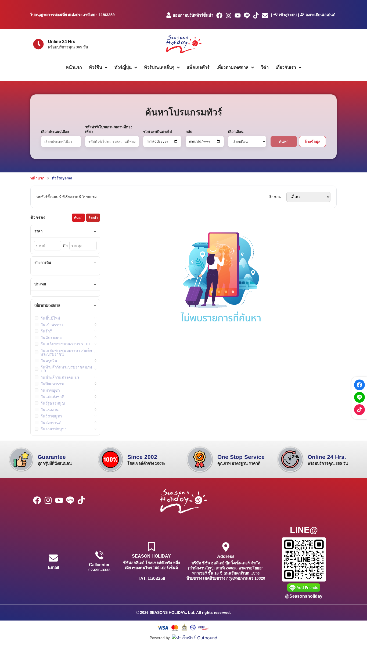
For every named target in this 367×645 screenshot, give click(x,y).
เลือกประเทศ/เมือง (55, 131)
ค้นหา (284, 141)
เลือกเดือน (235, 131)
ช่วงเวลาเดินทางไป (157, 131)
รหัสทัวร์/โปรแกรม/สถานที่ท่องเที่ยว (108, 129)
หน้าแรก (37, 178)
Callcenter (99, 564)
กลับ (189, 131)
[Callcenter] (99, 555)
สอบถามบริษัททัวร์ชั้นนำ (193, 15)
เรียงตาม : (276, 197)
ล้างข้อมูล (312, 141)
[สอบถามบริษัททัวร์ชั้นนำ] (168, 15)
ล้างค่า (93, 217)
